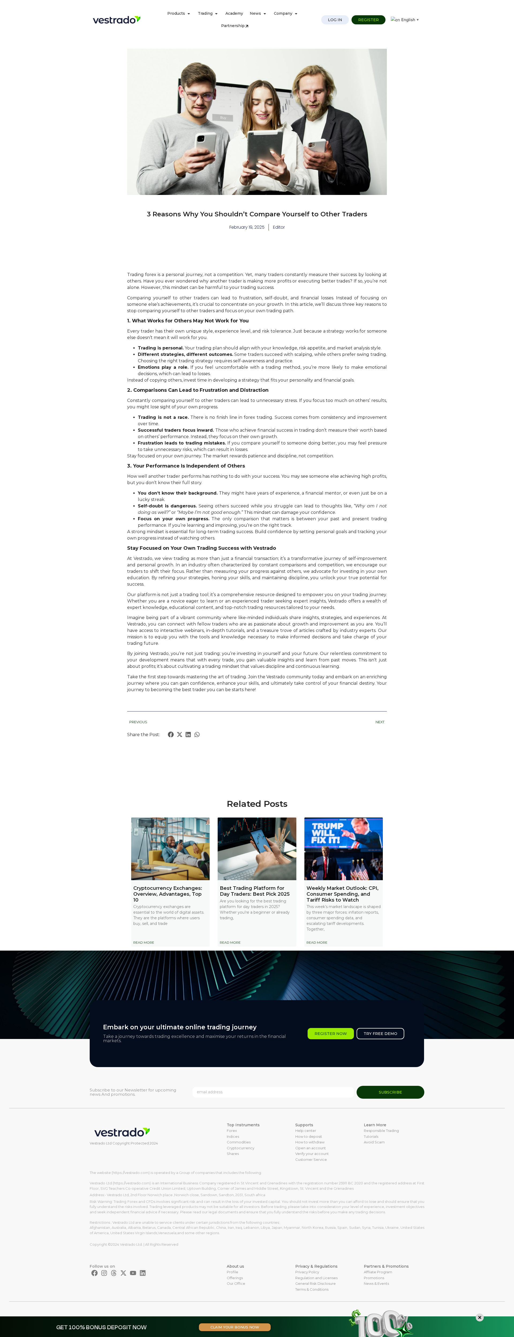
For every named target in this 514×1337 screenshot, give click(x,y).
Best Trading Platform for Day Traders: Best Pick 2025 (255, 891)
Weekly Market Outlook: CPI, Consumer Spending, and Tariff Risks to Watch (343, 894)
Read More (143, 942)
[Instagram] (104, 1273)
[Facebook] (94, 1273)
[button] (171, 734)
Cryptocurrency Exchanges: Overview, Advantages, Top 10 (167, 894)
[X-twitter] (123, 1273)
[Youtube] (133, 1273)
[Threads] (114, 1273)
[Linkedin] (143, 1273)
